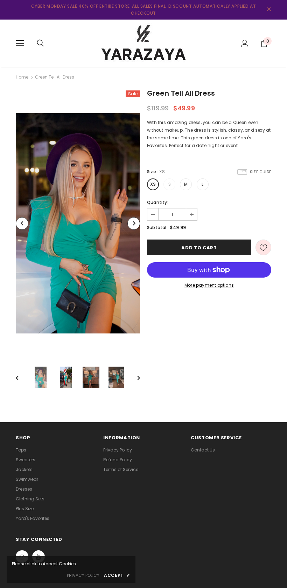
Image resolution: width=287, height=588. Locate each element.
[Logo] (144, 43)
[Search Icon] (40, 43)
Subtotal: (157, 227)
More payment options (209, 285)
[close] (268, 9)
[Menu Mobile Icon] (20, 43)
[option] (78, 223)
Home (22, 77)
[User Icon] (244, 43)
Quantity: (157, 202)
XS (153, 184)
